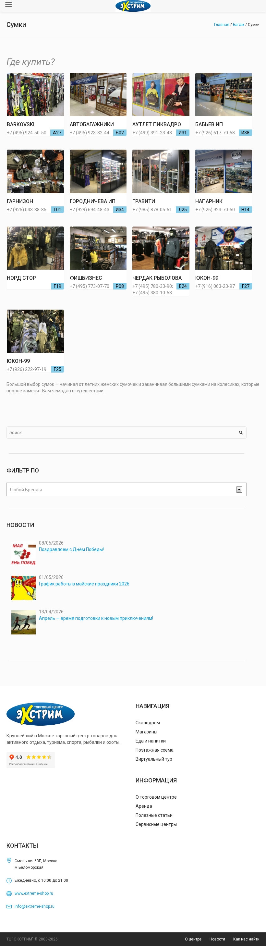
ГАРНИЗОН (20, 201)
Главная (221, 24)
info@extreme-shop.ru (34, 906)
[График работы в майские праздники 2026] (23, 588)
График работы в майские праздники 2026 (84, 583)
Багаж (238, 24)
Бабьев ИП (209, 124)
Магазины (146, 731)
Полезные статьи (154, 815)
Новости (217, 939)
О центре (193, 939)
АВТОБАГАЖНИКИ (92, 124)
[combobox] (126, 489)
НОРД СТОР (21, 278)
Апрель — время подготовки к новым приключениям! (96, 618)
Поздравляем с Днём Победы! (71, 549)
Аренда (144, 806)
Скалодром (148, 722)
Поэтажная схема (155, 750)
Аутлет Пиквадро (156, 124)
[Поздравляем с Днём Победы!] (23, 553)
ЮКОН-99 (206, 278)
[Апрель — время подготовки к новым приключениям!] (23, 622)
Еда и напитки (151, 740)
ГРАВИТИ (143, 201)
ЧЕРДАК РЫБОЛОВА (157, 278)
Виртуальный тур (154, 759)
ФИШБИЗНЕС (86, 278)
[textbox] (121, 489)
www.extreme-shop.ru (34, 893)
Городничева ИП (92, 201)
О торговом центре (156, 797)
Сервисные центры (156, 824)
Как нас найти (246, 939)
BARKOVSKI (20, 124)
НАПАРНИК (209, 201)
